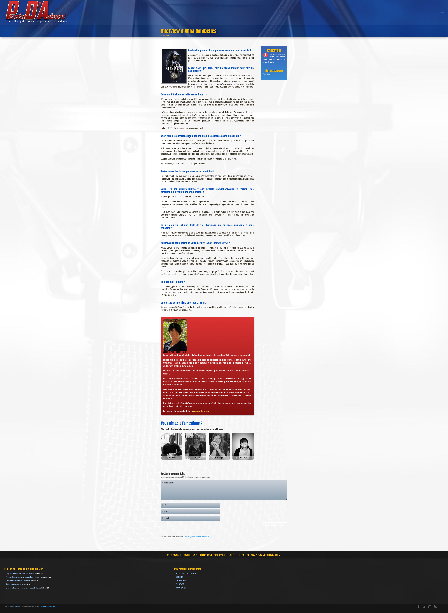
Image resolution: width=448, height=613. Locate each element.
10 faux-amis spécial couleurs (14, 584)
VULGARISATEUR (181, 588)
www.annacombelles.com (200, 411)
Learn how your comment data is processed (196, 537)
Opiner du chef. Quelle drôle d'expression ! (18, 581)
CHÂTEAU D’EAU (181, 581)
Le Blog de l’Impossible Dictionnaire (23, 569)
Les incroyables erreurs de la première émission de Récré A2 (23, 588)
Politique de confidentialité (48, 606)
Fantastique (172, 458)
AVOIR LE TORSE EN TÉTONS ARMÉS (186, 573)
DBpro (15, 606)
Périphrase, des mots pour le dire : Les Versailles (20, 573)
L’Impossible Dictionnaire (187, 569)
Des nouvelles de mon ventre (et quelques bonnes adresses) (23, 577)
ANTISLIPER (179, 577)
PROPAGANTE (180, 584)
